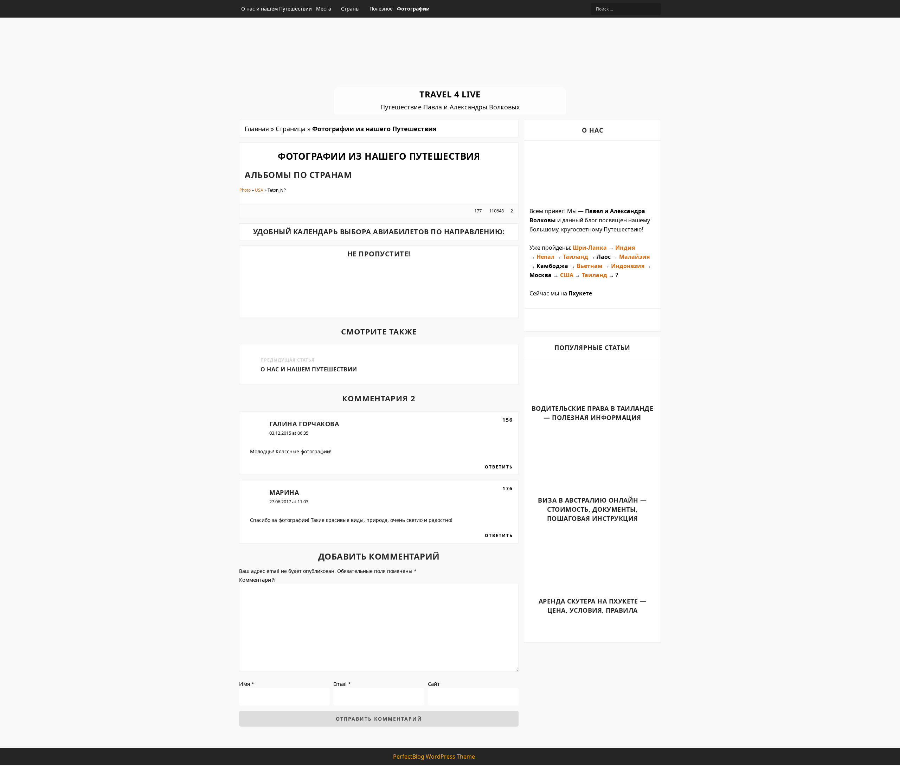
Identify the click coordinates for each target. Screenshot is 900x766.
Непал (546, 257)
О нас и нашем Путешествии (276, 8)
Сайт (434, 683)
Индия (625, 247)
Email (342, 683)
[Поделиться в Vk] (264, 211)
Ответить (499, 467)
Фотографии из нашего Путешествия (379, 156)
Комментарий (257, 579)
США (566, 275)
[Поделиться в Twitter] (253, 211)
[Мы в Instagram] (575, 9)
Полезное (381, 8)
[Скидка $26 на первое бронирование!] (326, 266)
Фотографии (413, 8)
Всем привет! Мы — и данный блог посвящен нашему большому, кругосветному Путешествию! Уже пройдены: (589, 229)
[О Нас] (592, 173)
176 (507, 488)
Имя (246, 683)
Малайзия (634, 257)
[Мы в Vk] (566, 9)
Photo (245, 190)
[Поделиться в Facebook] (247, 211)
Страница (291, 129)
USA (259, 190)
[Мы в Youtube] (583, 9)
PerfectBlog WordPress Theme (434, 756)
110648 (496, 211)
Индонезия (628, 266)
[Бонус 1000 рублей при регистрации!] (432, 266)
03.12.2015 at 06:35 (288, 433)
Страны (350, 8)
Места (323, 8)
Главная (257, 129)
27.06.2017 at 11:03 (288, 501)
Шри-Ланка (590, 247)
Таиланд (575, 257)
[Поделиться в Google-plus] (259, 211)
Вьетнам (590, 266)
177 (478, 211)
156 (507, 419)
